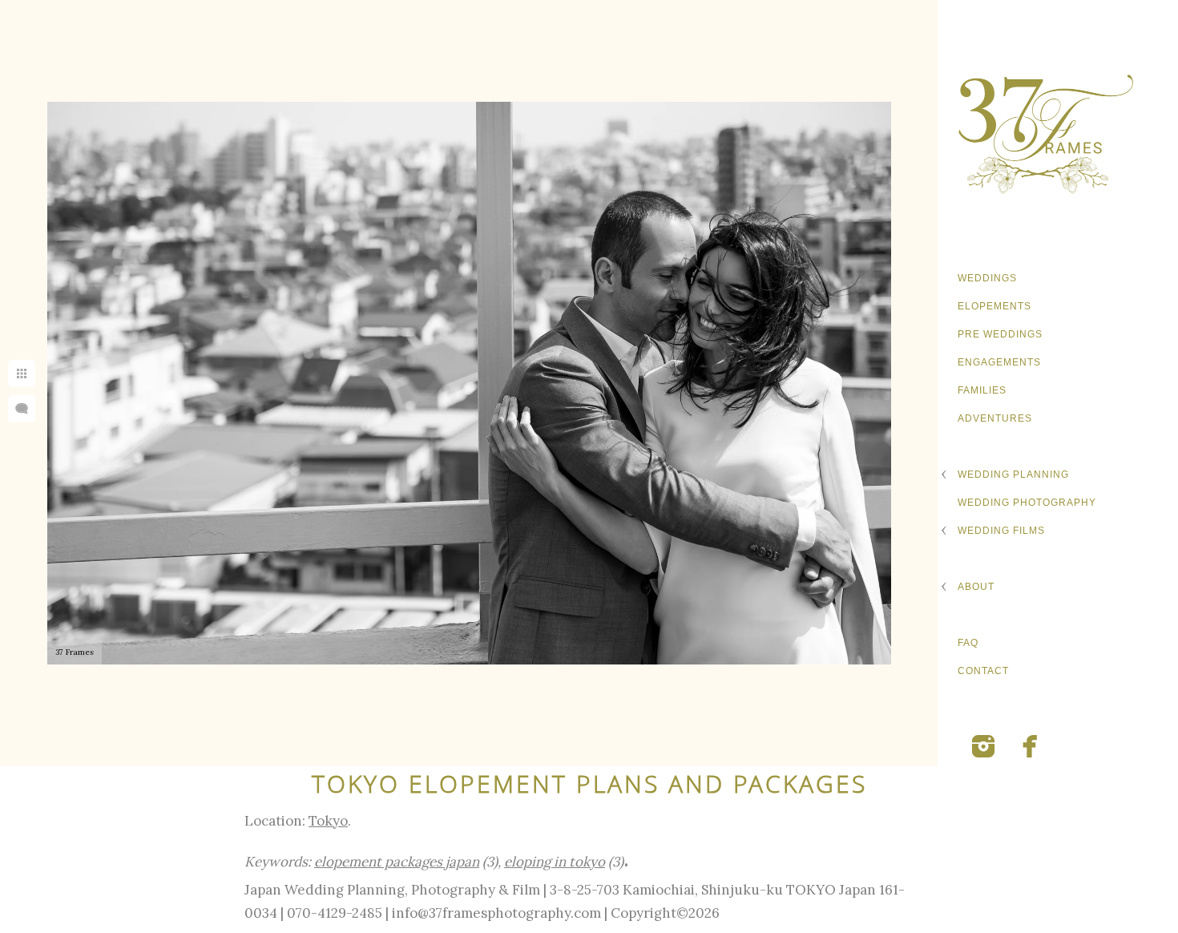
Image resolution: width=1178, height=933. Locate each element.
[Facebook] (1030, 746)
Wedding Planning (1013, 474)
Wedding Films (1001, 530)
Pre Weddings (1000, 334)
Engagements (999, 362)
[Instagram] (983, 746)
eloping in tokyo (554, 861)
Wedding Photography (1027, 502)
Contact (983, 671)
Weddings (987, 278)
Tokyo (328, 821)
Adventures (995, 418)
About (976, 586)
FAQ (968, 642)
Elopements (994, 306)
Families (982, 390)
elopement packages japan (396, 861)
